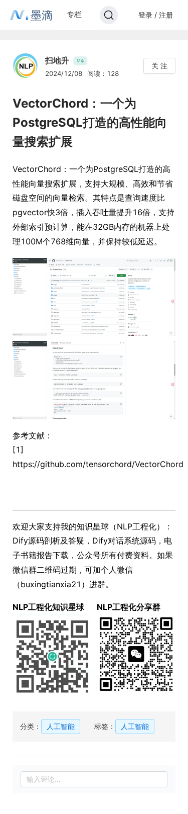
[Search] (109, 15)
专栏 (74, 14)
